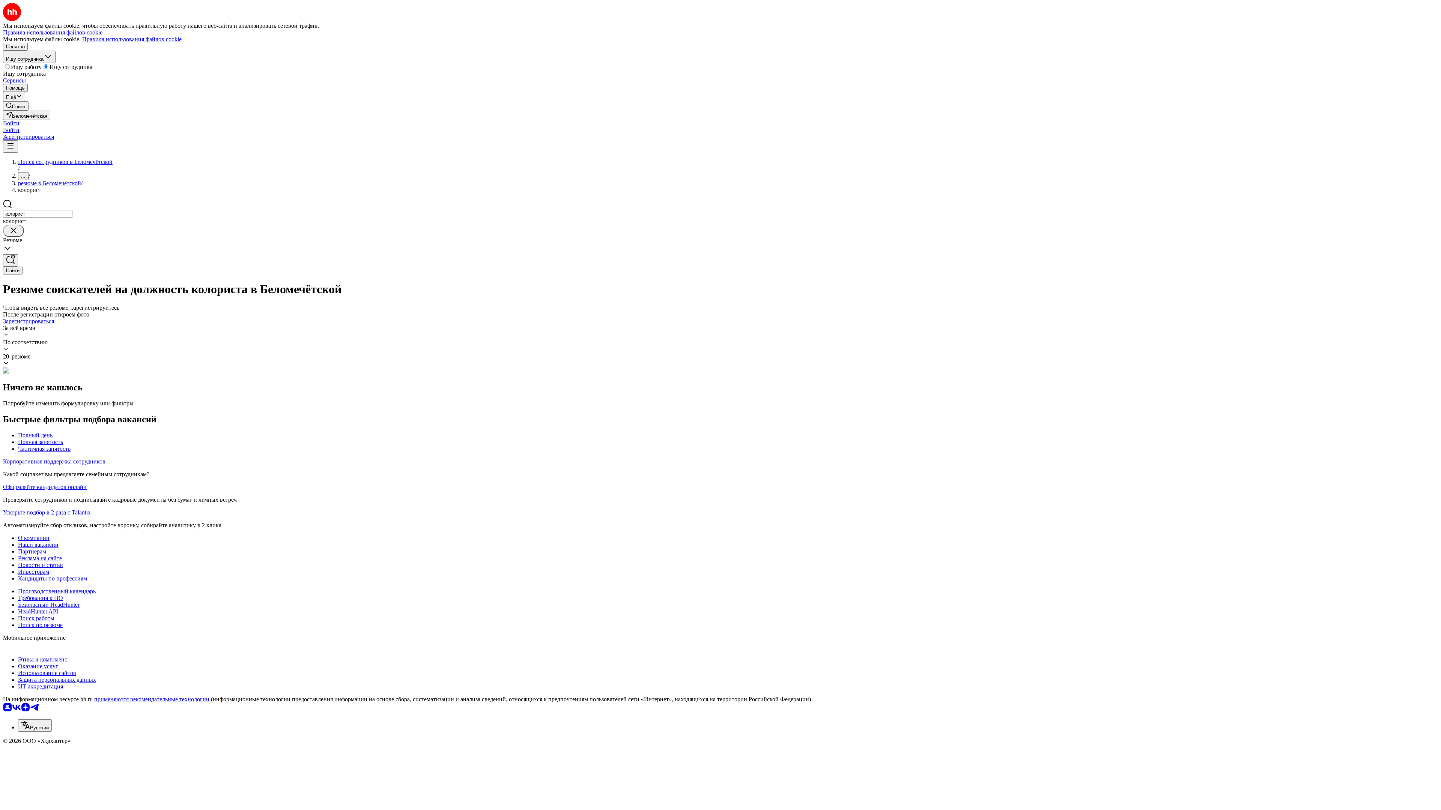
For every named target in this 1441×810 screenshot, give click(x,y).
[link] (16, 106)
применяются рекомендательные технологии (151, 699)
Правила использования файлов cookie (132, 39)
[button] (11, 123)
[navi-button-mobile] (10, 146)
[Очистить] (13, 231)
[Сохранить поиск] (10, 260)
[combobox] (37, 214)
